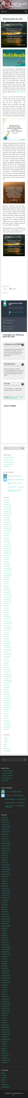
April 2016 (6, 729)
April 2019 (6, 665)
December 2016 (8, 727)
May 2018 (6, 689)
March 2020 (7, 641)
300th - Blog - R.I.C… (12, 490)
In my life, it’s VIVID (8, 459)
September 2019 (8, 654)
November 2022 (8, 570)
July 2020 (6, 632)
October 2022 (7, 572)
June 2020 (6, 634)
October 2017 (7, 704)
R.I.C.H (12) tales (9, 326)
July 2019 (6, 658)
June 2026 (6, 500)
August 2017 (7, 709)
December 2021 (8, 594)
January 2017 (7, 724)
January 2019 (7, 671)
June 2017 (6, 713)
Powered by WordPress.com (14, 1093)
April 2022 (6, 586)
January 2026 (7, 506)
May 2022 (6, 583)
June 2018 (6, 687)
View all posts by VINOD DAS (16, 313)
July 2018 (6, 685)
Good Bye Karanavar (8, 457)
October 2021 (7, 599)
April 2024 (6, 539)
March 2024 (7, 541)
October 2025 (7, 511)
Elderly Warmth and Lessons (14, 490)
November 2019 (8, 649)
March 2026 (7, 502)
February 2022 (7, 590)
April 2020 (6, 638)
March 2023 (7, 564)
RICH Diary (21, 487)
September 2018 (8, 680)
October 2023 (7, 550)
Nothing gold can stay (13, 19)
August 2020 (7, 630)
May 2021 (6, 610)
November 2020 (8, 623)
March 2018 (7, 694)
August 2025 (7, 515)
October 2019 (7, 652)
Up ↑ (14, 1094)
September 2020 (8, 627)
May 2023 (6, 559)
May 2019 (6, 663)
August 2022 (7, 577)
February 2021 (7, 616)
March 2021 (7, 614)
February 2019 (7, 669)
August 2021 (7, 603)
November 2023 (8, 548)
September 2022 (8, 575)
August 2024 (7, 533)
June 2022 (6, 581)
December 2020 (8, 621)
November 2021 (8, 597)
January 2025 (7, 522)
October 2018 (7, 678)
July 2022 (6, 579)
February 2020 (7, 643)
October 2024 (7, 528)
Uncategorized (9, 322)
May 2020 (6, 636)
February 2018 (7, 696)
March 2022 (7, 588)
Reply (22, 345)
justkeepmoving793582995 (13, 344)
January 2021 (7, 619)
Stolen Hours (22, 799)
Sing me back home (8, 464)
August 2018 (7, 682)
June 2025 (6, 517)
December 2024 (8, 524)
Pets (5, 746)
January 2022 (7, 592)
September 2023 (8, 553)
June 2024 (6, 537)
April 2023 (6, 561)
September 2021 (8, 601)
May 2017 (6, 716)
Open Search (25, 11)
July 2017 (6, 711)
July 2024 (6, 535)
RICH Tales (6, 748)
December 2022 (8, 568)
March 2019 (7, 667)
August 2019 (7, 656)
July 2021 (6, 605)
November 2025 (8, 508)
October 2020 (7, 625)
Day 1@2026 (7, 466)
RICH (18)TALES (9, 329)
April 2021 (6, 612)
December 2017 (8, 700)
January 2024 (7, 546)
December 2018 (8, 674)
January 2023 (7, 566)
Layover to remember (9, 462)
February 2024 (7, 544)
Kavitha (7, 384)
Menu (5, 11)
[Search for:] (14, 448)
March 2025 (7, 519)
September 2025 (8, 513)
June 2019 (6, 660)
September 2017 (8, 707)
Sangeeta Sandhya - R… (13, 482)
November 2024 (8, 526)
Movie (5, 744)
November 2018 (8, 676)
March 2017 (7, 720)
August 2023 (7, 555)
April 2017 (6, 718)
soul (4, 100)
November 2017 (8, 702)
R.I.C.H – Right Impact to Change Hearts (14, 4)
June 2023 (6, 557)
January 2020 (7, 645)
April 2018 (6, 691)
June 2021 (6, 608)
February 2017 (7, 722)
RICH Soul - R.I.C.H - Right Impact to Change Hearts (13, 397)
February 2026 (7, 504)
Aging (5, 737)
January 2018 (7, 698)
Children (6, 739)
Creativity (6, 742)
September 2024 (8, 530)
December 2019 (8, 647)
